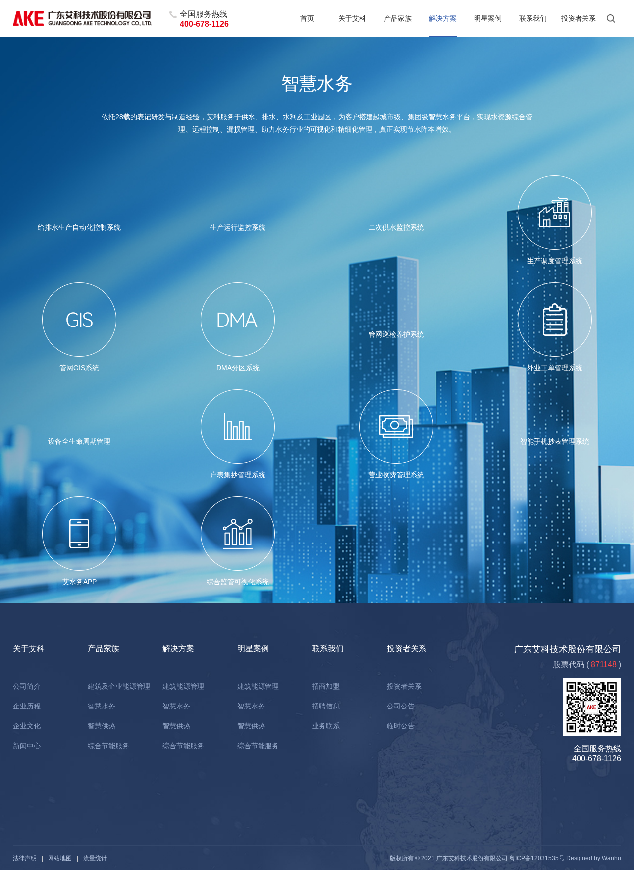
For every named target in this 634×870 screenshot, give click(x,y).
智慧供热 (101, 726)
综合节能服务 (108, 746)
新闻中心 (27, 746)
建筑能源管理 (183, 686)
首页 (307, 18)
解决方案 (443, 18)
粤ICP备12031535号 (537, 858)
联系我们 (533, 18)
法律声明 (25, 858)
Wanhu (611, 858)
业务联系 (326, 726)
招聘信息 (326, 706)
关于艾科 (352, 18)
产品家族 (398, 18)
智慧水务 (101, 706)
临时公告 (401, 726)
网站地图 (60, 858)
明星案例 (488, 18)
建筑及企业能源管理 (119, 686)
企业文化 (27, 726)
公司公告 (401, 706)
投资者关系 (578, 18)
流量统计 (95, 858)
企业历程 (27, 706)
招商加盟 (326, 686)
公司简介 (27, 686)
